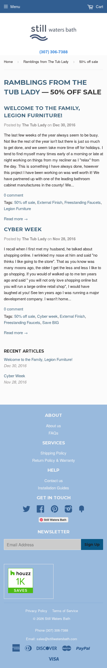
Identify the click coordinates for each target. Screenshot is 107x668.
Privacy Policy (36, 610)
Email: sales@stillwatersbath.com (51, 638)
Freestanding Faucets (82, 202)
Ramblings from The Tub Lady (46, 61)
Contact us (53, 480)
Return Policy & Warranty (53, 460)
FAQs (53, 433)
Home (8, 61)
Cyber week (47, 316)
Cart (99, 6)
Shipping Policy (53, 453)
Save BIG (50, 322)
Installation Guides (53, 487)
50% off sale (24, 202)
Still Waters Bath (57, 618)
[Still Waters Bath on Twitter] (26, 510)
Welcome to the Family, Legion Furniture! (38, 359)
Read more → (16, 218)
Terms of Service (65, 610)
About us (53, 425)
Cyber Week (23, 229)
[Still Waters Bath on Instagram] (68, 510)
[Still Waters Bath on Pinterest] (54, 510)
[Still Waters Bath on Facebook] (40, 510)
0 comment (13, 195)
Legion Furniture (17, 208)
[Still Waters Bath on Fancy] (81, 510)
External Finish (49, 202)
